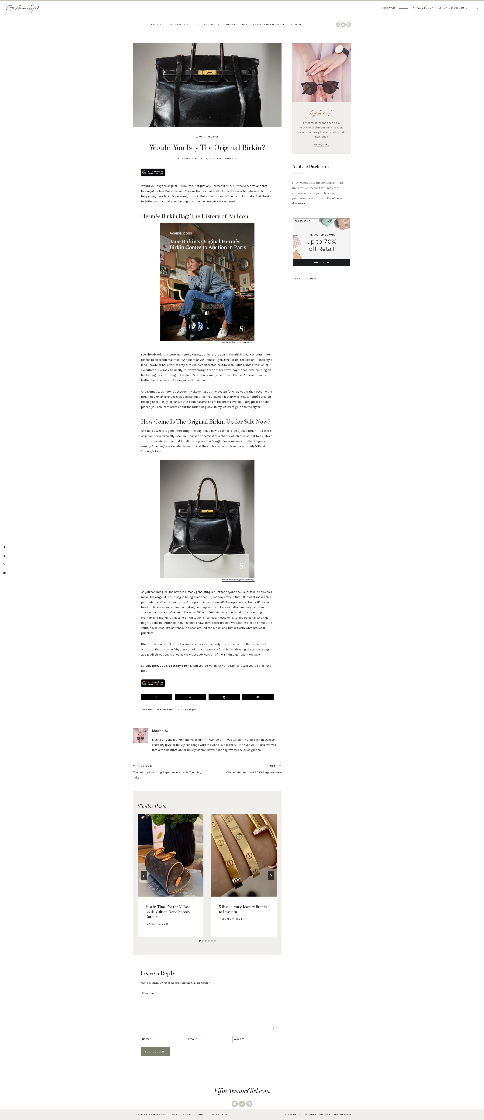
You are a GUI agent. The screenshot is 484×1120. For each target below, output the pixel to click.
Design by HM (342, 1114)
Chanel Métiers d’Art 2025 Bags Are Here (253, 769)
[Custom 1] (348, 24)
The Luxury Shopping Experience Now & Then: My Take (167, 772)
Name (146, 1039)
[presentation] (170, 855)
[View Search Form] (477, 8)
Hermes (147, 709)
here (210, 407)
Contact (297, 24)
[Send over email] (258, 697)
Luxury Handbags (207, 24)
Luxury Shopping (187, 709)
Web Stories (219, 1114)
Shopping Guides (236, 24)
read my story (321, 144)
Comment (149, 993)
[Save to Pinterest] (190, 697)
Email (192, 1039)
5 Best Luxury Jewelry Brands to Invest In (243, 909)
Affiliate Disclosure (452, 7)
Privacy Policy (423, 7)
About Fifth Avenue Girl (269, 24)
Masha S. (188, 158)
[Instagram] (338, 24)
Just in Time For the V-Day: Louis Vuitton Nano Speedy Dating (168, 912)
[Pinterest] (343, 24)
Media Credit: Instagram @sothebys (238, 342)
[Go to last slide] (144, 875)
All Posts (154, 24)
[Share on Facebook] (156, 697)
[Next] (271, 875)
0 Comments (228, 158)
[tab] (200, 941)
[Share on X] (224, 697)
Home (139, 24)
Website (239, 1039)
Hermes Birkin (165, 709)
